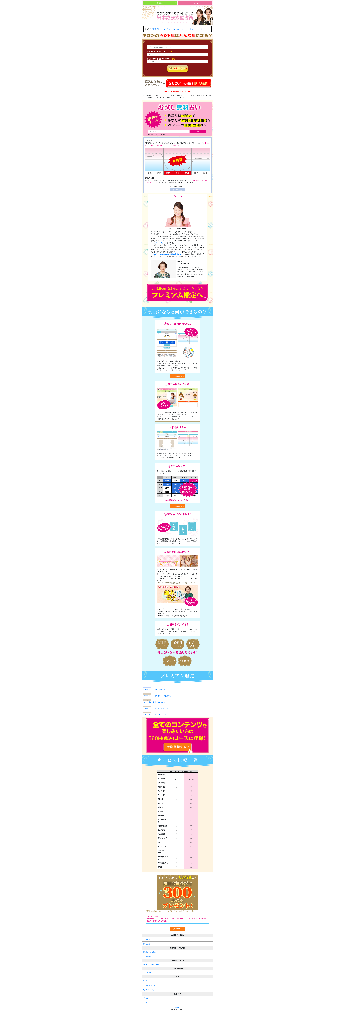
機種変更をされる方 (149, 952)
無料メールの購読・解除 (151, 965)
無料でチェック (177, 190)
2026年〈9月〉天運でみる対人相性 (154, 713)
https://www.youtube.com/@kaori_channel (167, 254)
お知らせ (145, 998)
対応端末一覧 (147, 956)
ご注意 (145, 1002)
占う (198, 131)
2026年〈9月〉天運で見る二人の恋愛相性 (157, 695)
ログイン (195, 3)
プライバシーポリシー (150, 990)
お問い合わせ (147, 972)
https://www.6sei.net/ (159, 243)
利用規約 (145, 980)
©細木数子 (177, 1007)
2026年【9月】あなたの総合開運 (154, 689)
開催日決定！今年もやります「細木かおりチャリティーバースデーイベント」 (178, 29)
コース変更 (146, 939)
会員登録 (160, 3)
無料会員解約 (147, 944)
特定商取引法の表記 (149, 985)
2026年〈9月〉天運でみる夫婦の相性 (155, 701)
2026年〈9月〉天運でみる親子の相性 (155, 707)
